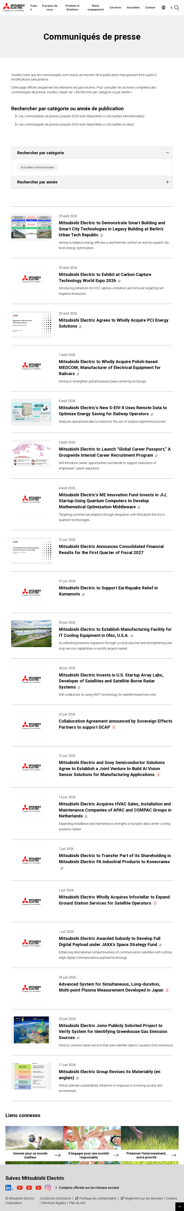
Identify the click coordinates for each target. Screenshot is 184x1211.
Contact (150, 7)
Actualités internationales (37, 167)
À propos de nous (50, 7)
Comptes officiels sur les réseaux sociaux (89, 1187)
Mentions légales (54, 1203)
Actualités (133, 7)
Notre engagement (96, 7)
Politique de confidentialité (97, 1198)
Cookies (171, 1198)
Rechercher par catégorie (40, 152)
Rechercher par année (37, 182)
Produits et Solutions (72, 7)
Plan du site (77, 1203)
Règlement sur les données (144, 1198)
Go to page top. (179, 1206)
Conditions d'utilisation (55, 1198)
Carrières (115, 7)
